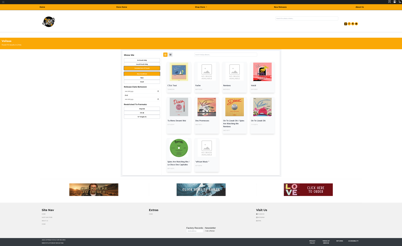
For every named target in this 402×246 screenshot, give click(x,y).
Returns (339, 241)
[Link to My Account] (394, 2)
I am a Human (210, 231)
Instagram (260, 217)
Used (142, 82)
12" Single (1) (142, 117)
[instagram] (353, 24)
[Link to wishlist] (389, 2)
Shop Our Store (47, 217)
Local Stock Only (142, 64)
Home (42, 7)
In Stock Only (142, 60)
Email (259, 221)
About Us (360, 7)
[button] (201, 7)
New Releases (280, 7)
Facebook (260, 214)
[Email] (356, 24)
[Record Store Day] (345, 24)
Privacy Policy (312, 242)
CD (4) (142, 113)
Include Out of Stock (142, 68)
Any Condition (142, 74)
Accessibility (353, 241)
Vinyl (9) (142, 109)
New (142, 78)
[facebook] (349, 24)
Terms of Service (326, 242)
